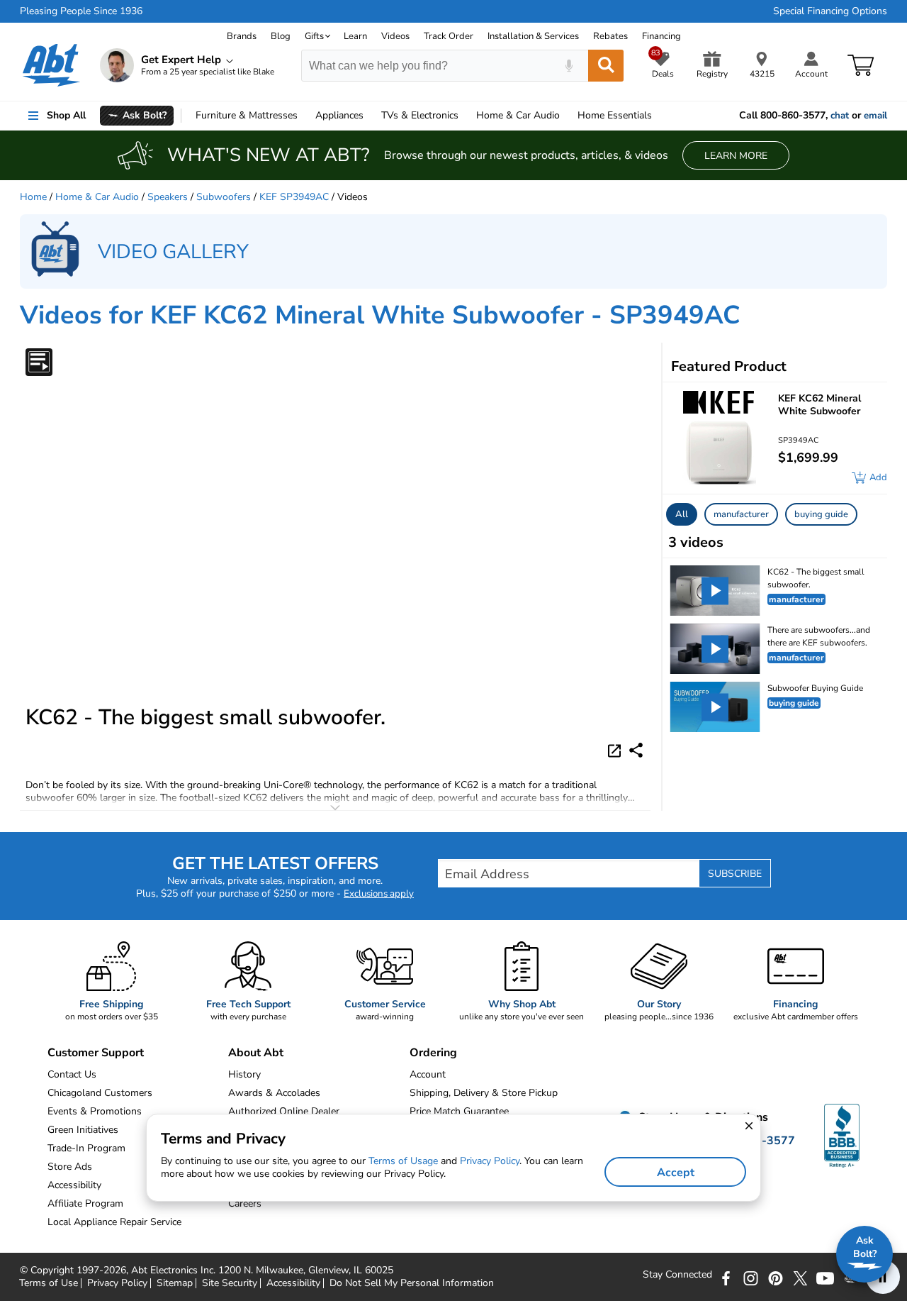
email (875, 115)
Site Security (229, 1283)
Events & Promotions (94, 1111)
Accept (675, 1172)
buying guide (821, 514)
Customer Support (95, 1053)
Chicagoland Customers (99, 1093)
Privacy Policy (117, 1283)
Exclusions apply (379, 893)
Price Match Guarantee (459, 1111)
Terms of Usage (403, 1161)
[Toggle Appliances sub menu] (369, 115)
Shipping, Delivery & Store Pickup (484, 1093)
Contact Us (71, 1074)
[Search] (606, 66)
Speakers (167, 197)
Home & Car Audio (97, 197)
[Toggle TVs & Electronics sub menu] (464, 115)
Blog (281, 36)
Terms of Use (48, 1283)
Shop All (66, 115)
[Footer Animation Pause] (883, 1277)
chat (839, 115)
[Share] (636, 750)
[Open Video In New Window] (616, 749)
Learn (355, 36)
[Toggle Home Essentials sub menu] (658, 115)
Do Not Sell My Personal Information (411, 1283)
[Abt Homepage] (51, 65)
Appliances (339, 115)
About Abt (255, 1053)
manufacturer (741, 514)
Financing (661, 36)
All (681, 514)
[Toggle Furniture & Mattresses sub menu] (304, 115)
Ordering (433, 1053)
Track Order (448, 36)
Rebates (610, 36)
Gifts (314, 36)
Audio (518, 115)
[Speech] (569, 65)
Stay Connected (677, 1274)
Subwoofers (223, 197)
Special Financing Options (830, 11)
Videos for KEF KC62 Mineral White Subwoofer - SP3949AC (380, 315)
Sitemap (175, 1283)
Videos (395, 36)
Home (615, 115)
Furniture (247, 115)
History (244, 1074)
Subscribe (735, 873)
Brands (242, 36)
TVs (419, 115)
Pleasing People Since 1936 (81, 11)
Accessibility (293, 1283)
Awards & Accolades (274, 1093)
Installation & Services (533, 36)
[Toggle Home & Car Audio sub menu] (566, 115)
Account (428, 1074)
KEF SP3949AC (294, 197)
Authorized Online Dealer (283, 1111)
